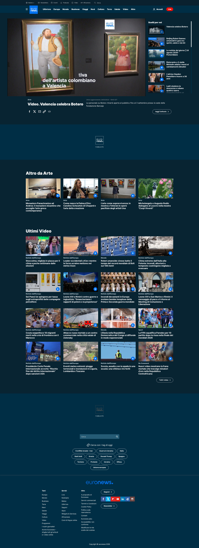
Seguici (64, 507)
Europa (57, 9)
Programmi (46, 523)
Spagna (121, 456)
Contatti (84, 515)
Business (76, 9)
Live (169, 9)
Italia (122, 451)
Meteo (64, 501)
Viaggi (85, 9)
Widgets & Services (69, 514)
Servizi (64, 491)
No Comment (143, 363)
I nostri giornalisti (48, 526)
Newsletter (108, 506)
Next (93, 9)
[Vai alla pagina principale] (33, 10)
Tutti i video (163, 380)
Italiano (30, 3)
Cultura (101, 9)
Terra (109, 9)
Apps (64, 510)
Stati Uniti (78, 456)
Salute (117, 9)
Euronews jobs (86, 519)
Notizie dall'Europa (33, 258)
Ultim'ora (47, 9)
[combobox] (106, 3)
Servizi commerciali (88, 500)
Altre (83, 491)
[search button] (95, 3)
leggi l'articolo (161, 111)
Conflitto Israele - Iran (84, 451)
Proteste (94, 462)
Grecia (91, 456)
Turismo (80, 462)
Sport (140, 330)
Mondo (66, 9)
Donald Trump (106, 456)
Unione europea (99, 467)
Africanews (66, 517)
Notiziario (65, 498)
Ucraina (107, 462)
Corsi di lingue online (69, 520)
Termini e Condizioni (88, 503)
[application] (76, 57)
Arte (27, 200)
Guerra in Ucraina (106, 451)
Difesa (119, 462)
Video (125, 9)
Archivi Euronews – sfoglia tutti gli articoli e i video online (50, 532)
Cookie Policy (86, 507)
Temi (44, 491)
